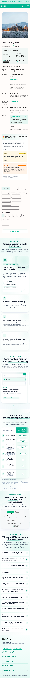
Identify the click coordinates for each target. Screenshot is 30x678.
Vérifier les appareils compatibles (10, 397)
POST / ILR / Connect (12, 176)
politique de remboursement (10, 475)
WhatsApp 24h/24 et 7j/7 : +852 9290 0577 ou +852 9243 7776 (16, 2)
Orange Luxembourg (7, 177)
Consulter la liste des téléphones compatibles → (18, 78)
